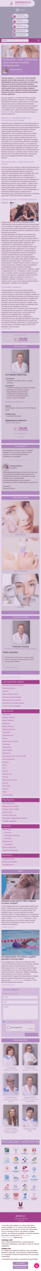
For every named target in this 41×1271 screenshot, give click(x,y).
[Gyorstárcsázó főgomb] (36, 1265)
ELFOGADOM (20, 1263)
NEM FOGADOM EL (21, 1267)
